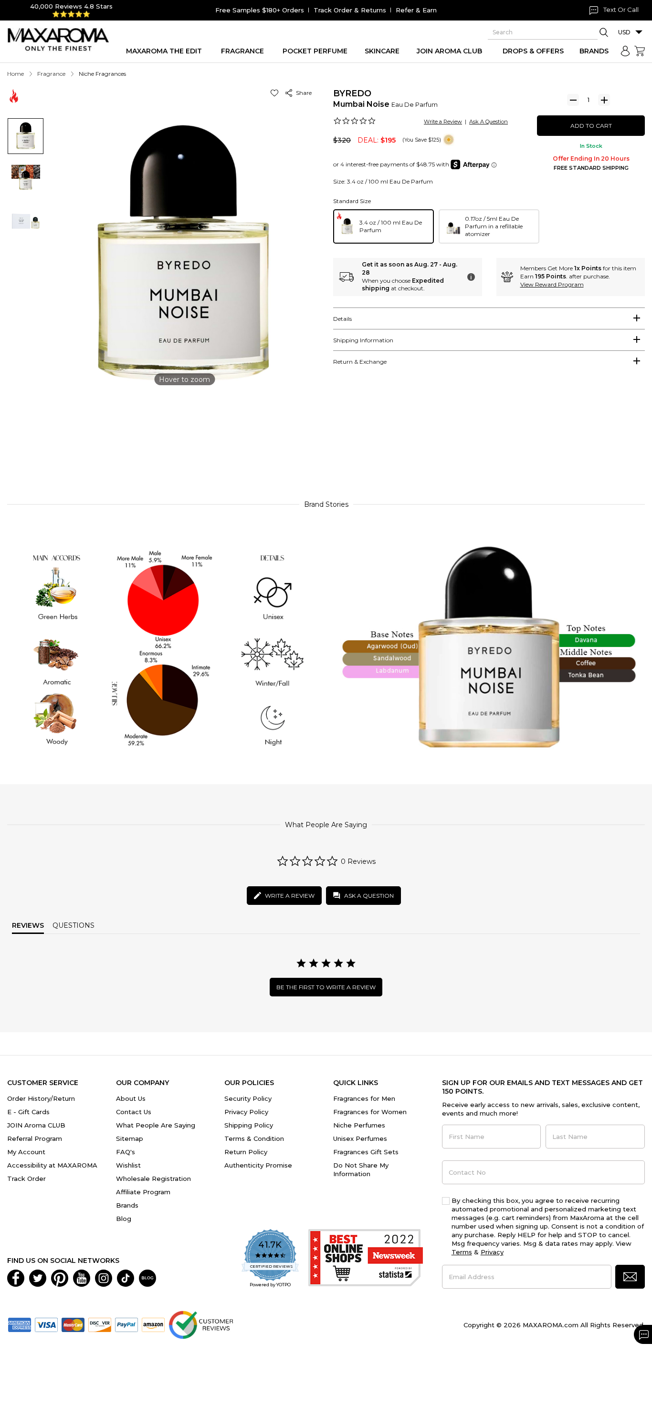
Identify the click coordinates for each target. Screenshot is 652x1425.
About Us (131, 1098)
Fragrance (51, 73)
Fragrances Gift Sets (366, 1152)
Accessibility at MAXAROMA (52, 1165)
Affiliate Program (143, 1192)
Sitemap (129, 1138)
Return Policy (245, 1152)
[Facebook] (15, 1277)
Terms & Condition (254, 1138)
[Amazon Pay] (153, 1324)
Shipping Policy (248, 1125)
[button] (276, 92)
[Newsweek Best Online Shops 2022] (365, 1259)
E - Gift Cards (28, 1112)
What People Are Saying (155, 1125)
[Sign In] (625, 51)
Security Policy (248, 1098)
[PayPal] (126, 1324)
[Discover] (99, 1324)
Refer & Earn (416, 10)
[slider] (326, 449)
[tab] (489, 318)
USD (624, 32)
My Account (26, 1152)
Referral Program (34, 1138)
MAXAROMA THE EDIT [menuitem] (164, 51)
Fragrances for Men (364, 1098)
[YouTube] (81, 1277)
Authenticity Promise (258, 1165)
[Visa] (46, 1324)
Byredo (352, 93)
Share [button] (302, 92)
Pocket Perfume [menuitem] (315, 51)
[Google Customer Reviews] (200, 1324)
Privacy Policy (246, 1112)
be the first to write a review (326, 987)
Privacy (492, 1252)
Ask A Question (488, 121)
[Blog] (147, 1277)
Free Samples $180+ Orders (259, 10)
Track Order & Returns (350, 10)
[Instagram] (103, 1277)
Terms (462, 1252)
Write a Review (443, 121)
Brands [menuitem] (594, 51)
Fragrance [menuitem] (242, 51)
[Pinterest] (59, 1277)
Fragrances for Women (370, 1112)
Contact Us (133, 1112)
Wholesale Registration (153, 1178)
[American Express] (19, 1324)
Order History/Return (41, 1098)
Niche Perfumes (359, 1125)
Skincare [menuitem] (382, 51)
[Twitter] (37, 1277)
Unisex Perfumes (360, 1138)
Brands (127, 1205)
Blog (123, 1218)
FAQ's (125, 1152)
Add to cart (591, 125)
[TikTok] (125, 1277)
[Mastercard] (73, 1324)
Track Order (26, 1178)
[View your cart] (639, 51)
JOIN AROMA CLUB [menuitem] (449, 51)
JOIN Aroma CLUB (36, 1125)
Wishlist (128, 1165)
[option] (383, 226)
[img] (448, 139)
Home (15, 73)
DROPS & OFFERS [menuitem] (533, 51)
